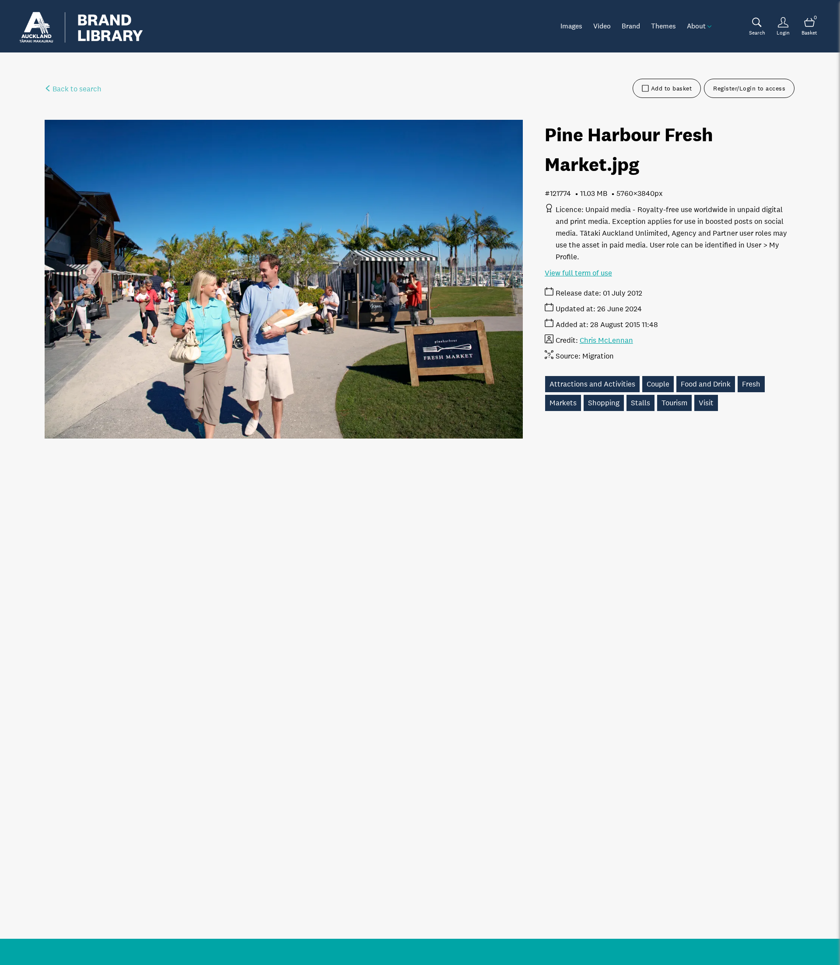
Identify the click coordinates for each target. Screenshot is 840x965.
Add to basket (671, 88)
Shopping (604, 403)
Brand (631, 25)
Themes (663, 25)
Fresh (751, 384)
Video (602, 25)
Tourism (674, 403)
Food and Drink (706, 384)
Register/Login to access (749, 88)
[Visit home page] (81, 26)
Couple (658, 384)
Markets (563, 403)
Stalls (640, 403)
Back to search (76, 89)
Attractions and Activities (592, 384)
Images (571, 25)
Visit (706, 403)
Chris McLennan (606, 340)
